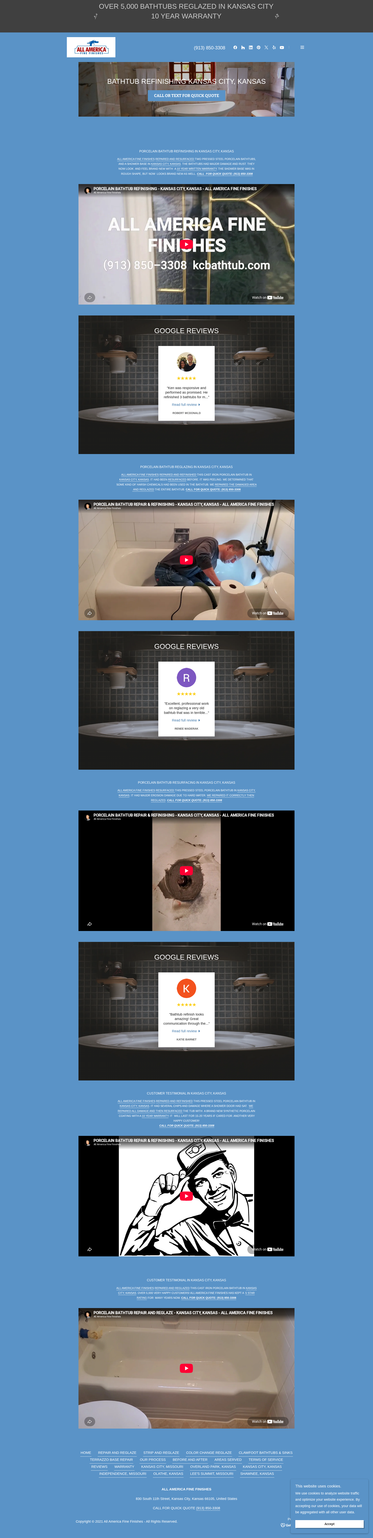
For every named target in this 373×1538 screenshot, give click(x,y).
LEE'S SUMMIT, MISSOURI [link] (211, 1474)
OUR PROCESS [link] (153, 1460)
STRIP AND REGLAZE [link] (161, 1453)
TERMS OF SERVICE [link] (266, 1460)
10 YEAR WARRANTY (155, 1115)
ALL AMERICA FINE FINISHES (136, 159)
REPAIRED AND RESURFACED (175, 159)
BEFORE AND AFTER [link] (190, 1460)
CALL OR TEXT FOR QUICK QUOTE (186, 95)
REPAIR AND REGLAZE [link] (117, 1453)
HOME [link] (86, 1453)
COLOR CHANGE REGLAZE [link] (209, 1453)
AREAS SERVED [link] (228, 1460)
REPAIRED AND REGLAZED (172, 1288)
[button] (302, 47)
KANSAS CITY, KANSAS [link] (262, 1467)
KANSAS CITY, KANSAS (166, 163)
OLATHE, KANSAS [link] (168, 1474)
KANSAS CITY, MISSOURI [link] (162, 1467)
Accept (329, 1524)
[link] (91, 47)
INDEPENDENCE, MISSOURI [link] (122, 1474)
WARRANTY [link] (124, 1467)
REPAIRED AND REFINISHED (178, 474)
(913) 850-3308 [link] (209, 47)
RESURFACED (177, 479)
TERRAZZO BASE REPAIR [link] (111, 1460)
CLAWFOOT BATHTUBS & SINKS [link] (266, 1453)
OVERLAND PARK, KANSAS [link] (213, 1467)
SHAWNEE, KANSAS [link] (257, 1474)
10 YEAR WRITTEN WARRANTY (197, 168)
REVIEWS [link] (99, 1467)
